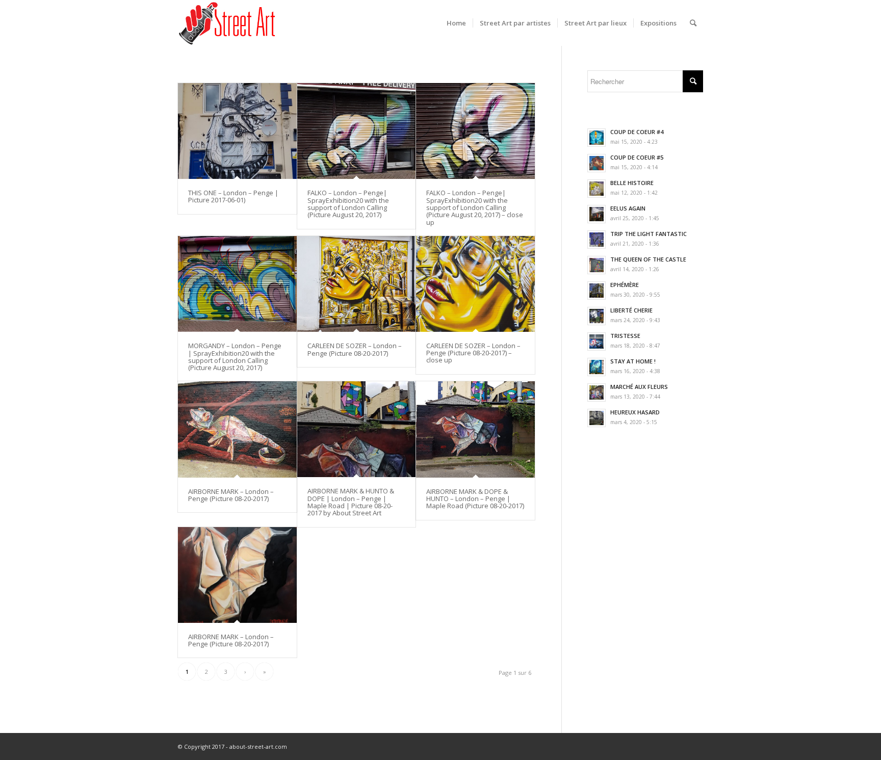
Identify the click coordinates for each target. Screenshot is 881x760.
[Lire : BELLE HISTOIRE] (596, 188)
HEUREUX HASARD (635, 412)
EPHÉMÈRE (624, 285)
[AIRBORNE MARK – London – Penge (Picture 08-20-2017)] (237, 429)
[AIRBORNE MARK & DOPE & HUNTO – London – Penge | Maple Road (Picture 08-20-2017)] (475, 429)
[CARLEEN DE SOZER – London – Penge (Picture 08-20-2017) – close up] (475, 284)
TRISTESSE (625, 335)
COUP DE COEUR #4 (636, 132)
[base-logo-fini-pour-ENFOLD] (228, 23)
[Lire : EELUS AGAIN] (596, 214)
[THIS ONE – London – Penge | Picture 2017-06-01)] (237, 131)
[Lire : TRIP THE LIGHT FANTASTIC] (596, 239)
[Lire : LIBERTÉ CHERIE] (596, 316)
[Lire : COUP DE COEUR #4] (596, 137)
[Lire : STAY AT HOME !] (596, 367)
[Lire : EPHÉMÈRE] (596, 290)
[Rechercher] (693, 23)
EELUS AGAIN (627, 208)
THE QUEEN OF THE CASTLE (648, 259)
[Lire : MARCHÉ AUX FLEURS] (596, 392)
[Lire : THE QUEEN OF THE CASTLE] (596, 265)
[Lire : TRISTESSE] (596, 341)
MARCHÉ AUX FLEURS (639, 386)
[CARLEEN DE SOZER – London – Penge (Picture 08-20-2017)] (356, 284)
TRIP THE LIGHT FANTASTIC (648, 234)
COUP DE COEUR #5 (636, 157)
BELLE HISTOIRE (632, 183)
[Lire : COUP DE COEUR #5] (596, 163)
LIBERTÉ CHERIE (631, 310)
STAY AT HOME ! (633, 361)
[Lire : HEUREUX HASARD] (596, 418)
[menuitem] (456, 23)
